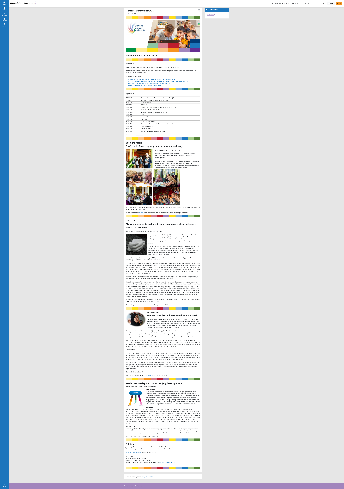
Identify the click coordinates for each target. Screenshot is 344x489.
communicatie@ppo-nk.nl (133, 452)
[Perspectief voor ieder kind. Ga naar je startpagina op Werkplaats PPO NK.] (23, 3)
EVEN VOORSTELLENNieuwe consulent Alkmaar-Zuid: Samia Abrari (149, 83)
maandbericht (210, 14)
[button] (274, 3)
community (139, 135)
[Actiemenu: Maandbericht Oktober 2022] (199, 10)
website (141, 213)
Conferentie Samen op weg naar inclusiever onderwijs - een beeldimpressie (151, 79)
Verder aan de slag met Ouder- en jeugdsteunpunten (144, 85)
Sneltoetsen (138, 486)
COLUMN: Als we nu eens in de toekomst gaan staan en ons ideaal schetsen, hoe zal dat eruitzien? (158, 81)
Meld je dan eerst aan (147, 477)
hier (155, 436)
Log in (339, 3)
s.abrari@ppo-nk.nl (150, 375)
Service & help (128, 486)
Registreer (331, 3)
